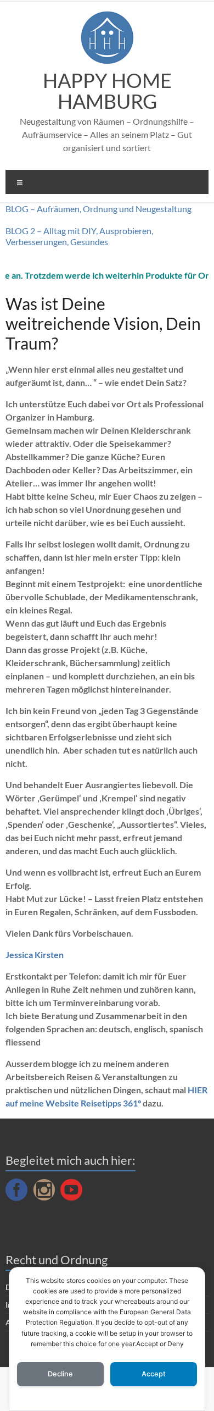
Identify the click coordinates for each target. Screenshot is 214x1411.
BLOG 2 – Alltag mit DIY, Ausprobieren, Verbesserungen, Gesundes (79, 236)
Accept (154, 1374)
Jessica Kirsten (34, 954)
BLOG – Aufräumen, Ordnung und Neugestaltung (98, 208)
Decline (60, 1374)
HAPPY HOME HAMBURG (107, 90)
